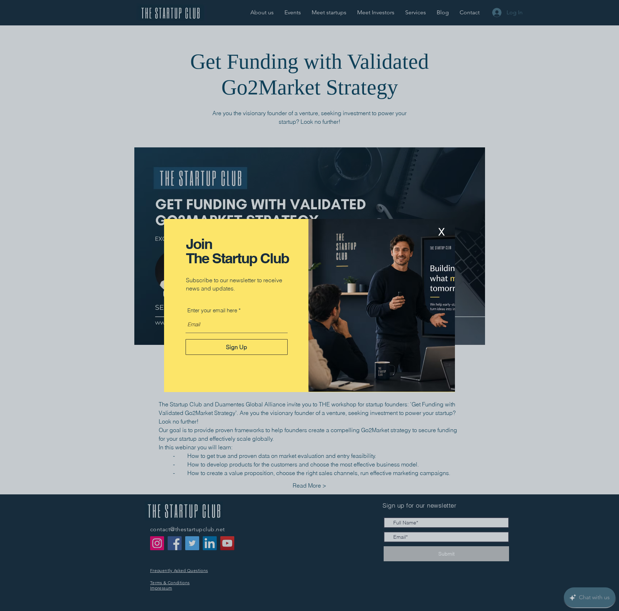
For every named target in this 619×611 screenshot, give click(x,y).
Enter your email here (212, 310)
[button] (441, 232)
